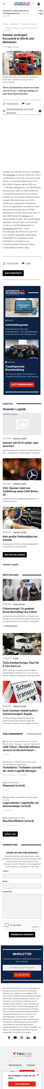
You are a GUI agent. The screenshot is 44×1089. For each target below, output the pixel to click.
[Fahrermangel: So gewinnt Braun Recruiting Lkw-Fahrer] (22, 590)
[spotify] (34, 1037)
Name (5, 881)
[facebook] (9, 1037)
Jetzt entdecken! (22, 1084)
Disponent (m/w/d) (14, 785)
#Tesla (15, 658)
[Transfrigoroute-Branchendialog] (22, 349)
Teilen (28, 103)
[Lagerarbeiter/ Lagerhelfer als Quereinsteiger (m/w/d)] (22, 799)
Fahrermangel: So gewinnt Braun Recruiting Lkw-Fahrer (20, 610)
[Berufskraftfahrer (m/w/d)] (14, 818)
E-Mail (5, 871)
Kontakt (31, 1065)
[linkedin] (28, 1037)
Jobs (12, 1071)
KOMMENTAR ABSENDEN (22, 934)
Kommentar (7, 892)
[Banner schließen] (37, 1075)
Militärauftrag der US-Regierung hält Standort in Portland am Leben (21, 500)
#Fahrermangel (19, 604)
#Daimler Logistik (14, 409)
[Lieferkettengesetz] (22, 307)
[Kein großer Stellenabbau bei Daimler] (22, 518)
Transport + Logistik (29, 24)
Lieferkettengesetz (16, 324)
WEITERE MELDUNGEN (15, 555)
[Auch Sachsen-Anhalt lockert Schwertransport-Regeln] (22, 692)
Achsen (25, 216)
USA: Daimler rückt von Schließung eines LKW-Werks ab (20, 491)
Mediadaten (15, 1065)
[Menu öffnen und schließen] (4, 4)
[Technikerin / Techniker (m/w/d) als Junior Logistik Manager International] (22, 763)
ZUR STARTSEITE (13, 273)
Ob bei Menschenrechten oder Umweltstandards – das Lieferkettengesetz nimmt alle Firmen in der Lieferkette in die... (21, 331)
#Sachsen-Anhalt (19, 706)
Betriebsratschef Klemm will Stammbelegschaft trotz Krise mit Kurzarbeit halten (20, 545)
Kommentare (12, 103)
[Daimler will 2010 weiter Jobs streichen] (22, 424)
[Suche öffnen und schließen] (33, 4)
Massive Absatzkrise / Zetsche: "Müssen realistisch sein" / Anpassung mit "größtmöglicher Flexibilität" (22, 451)
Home (5, 24)
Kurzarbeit (10, 175)
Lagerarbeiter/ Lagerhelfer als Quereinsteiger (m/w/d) (21, 804)
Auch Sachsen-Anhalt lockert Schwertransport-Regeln (20, 712)
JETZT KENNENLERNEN (22, 384)
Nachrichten (14, 24)
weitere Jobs (10, 834)
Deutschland (8, 228)
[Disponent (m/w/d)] (11, 783)
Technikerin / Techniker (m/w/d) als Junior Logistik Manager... (22, 769)
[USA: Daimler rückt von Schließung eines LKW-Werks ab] (22, 469)
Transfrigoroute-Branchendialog (15, 368)
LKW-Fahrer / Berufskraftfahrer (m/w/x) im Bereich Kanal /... (21, 748)
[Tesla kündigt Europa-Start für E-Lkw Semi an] (22, 644)
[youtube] (15, 1037)
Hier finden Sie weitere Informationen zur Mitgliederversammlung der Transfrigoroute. (22, 375)
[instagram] (21, 1037)
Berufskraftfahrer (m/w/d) (18, 820)
